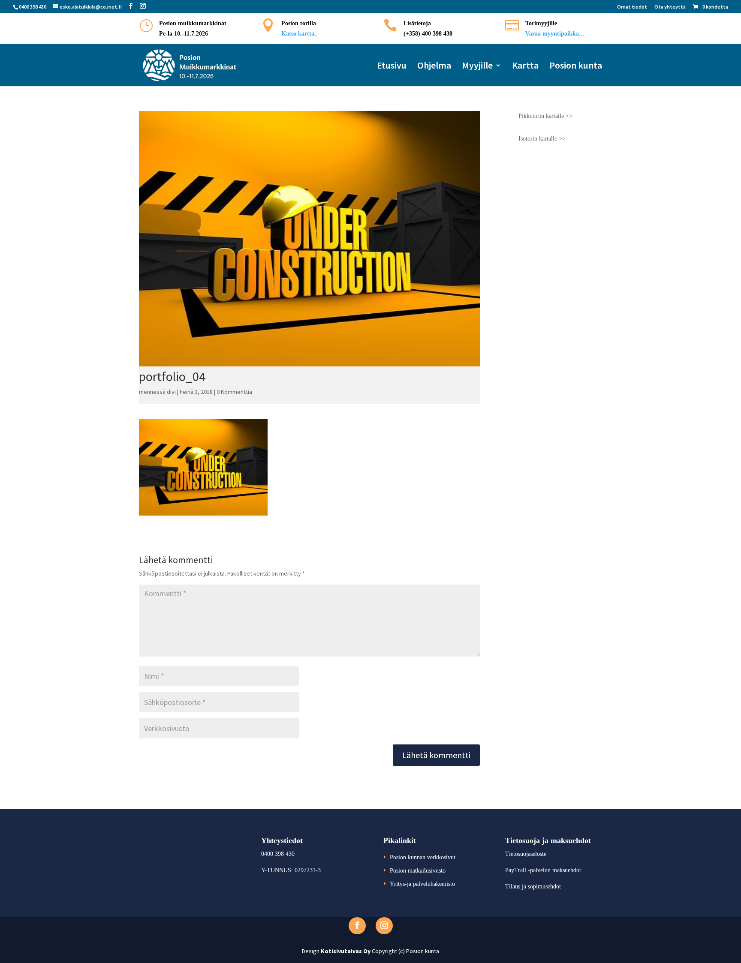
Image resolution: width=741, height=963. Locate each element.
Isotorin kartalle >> (542, 138)
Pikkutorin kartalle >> (545, 116)
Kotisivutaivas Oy (345, 951)
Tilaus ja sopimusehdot (533, 886)
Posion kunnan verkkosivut (422, 857)
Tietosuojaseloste (525, 854)
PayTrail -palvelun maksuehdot (543, 870)
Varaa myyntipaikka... (554, 33)
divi (171, 392)
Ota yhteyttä (670, 7)
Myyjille (477, 66)
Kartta (525, 66)
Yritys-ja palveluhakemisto (422, 884)
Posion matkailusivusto (418, 870)
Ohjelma (434, 66)
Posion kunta (575, 66)
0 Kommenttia (234, 392)
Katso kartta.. (299, 33)
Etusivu (392, 66)
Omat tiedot (632, 7)
